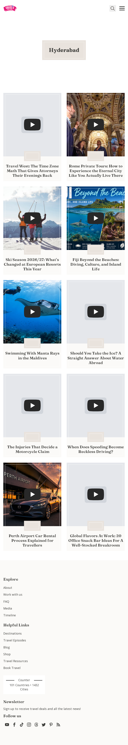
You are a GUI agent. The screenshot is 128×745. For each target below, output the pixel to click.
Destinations (12, 633)
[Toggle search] (112, 8)
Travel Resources (15, 661)
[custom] (7, 724)
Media (7, 608)
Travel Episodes (14, 640)
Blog (6, 647)
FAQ (6, 601)
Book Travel (11, 668)
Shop (7, 654)
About (7, 588)
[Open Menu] (122, 8)
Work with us (12, 594)
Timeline (9, 615)
